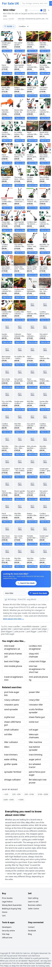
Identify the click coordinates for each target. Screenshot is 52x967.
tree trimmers (11, 754)
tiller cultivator (11, 742)
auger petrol (35, 759)
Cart (4, 915)
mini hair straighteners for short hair (37, 669)
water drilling (10, 759)
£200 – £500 (9, 799)
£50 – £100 (29, 794)
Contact (31, 927)
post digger (31, 631)
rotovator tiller (36, 704)
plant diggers (6, 631)
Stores (4, 912)
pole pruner (20, 631)
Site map (5, 934)
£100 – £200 (43, 794)
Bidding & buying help (11, 908)
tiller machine (35, 742)
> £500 (20, 799)
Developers (6, 927)
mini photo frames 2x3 (13, 655)
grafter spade (10, 764)
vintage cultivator (12, 779)
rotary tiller (34, 699)
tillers (6, 747)
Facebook (32, 930)
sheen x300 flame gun (12, 723)
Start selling (33, 898)
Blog (30, 934)
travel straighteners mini (13, 678)
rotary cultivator (12, 699)
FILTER (9, 26)
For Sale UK (10, 3)
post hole (42, 631)
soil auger (33, 729)
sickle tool (33, 721)
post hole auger (7, 634)
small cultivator (11, 729)
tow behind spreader (34, 748)
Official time (7, 937)
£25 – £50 (16, 794)
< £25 (6, 794)
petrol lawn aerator (22, 629)
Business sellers (35, 905)
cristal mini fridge (37, 661)
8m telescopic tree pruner (37, 781)
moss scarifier (14, 626)
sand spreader (11, 709)
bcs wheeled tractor (35, 765)
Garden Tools (11, 20)
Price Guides (7, 898)
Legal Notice (7, 901)
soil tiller (8, 734)
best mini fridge (11, 661)
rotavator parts (11, 704)
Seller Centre (33, 908)
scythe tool (9, 717)
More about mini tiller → (13, 619)
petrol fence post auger (37, 773)
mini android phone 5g (38, 678)
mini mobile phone (13, 666)
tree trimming (35, 754)
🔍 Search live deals (38, 593)
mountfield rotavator (30, 626)
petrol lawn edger (39, 629)
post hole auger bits (11, 693)
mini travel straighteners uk (12, 647)
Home (5, 19)
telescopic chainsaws (34, 736)
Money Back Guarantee (12, 905)
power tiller (34, 692)
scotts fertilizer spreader (36, 711)
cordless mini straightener (35, 647)
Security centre (8, 930)
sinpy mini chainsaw (34, 655)
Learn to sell (33, 901)
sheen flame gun (37, 717)
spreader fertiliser (12, 771)
